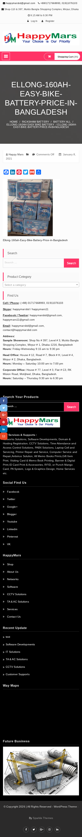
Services (12, 609)
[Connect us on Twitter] (34, 829)
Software (12, 586)
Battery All (62, 121)
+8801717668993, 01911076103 (58, 3)
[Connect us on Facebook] (26, 829)
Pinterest (12, 536)
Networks (12, 579)
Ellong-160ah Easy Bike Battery (30, 124)
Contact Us (14, 616)
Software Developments (20, 644)
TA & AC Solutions (18, 601)
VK (8, 544)
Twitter (11, 499)
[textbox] (41, 284)
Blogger (12, 514)
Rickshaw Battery (35, 121)
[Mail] (3, 436)
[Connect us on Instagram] (49, 829)
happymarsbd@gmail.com (20, 3)
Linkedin (12, 529)
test (8, 636)
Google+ (12, 506)
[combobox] (41, 284)
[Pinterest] (3, 422)
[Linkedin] (3, 429)
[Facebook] (3, 400)
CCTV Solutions (16, 594)
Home (14, 121)
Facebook (13, 491)
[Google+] (3, 414)
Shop (10, 564)
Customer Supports (18, 674)
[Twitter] (3, 407)
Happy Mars (16, 154)
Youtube (12, 521)
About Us (12, 571)
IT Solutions (13, 651)
